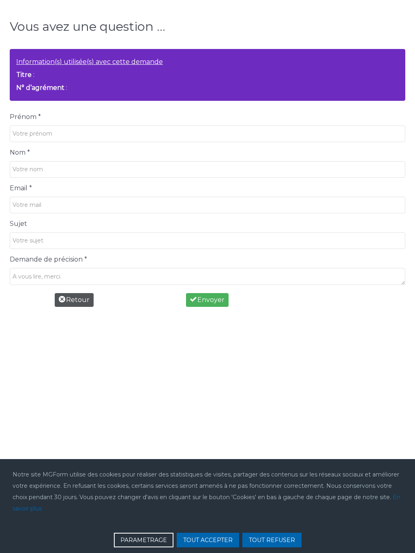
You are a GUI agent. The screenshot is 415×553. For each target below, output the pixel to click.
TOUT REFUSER (272, 540)
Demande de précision (48, 259)
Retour (77, 300)
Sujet (18, 224)
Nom (20, 152)
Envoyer (210, 300)
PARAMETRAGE (143, 540)
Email (21, 188)
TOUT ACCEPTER (208, 540)
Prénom (25, 117)
